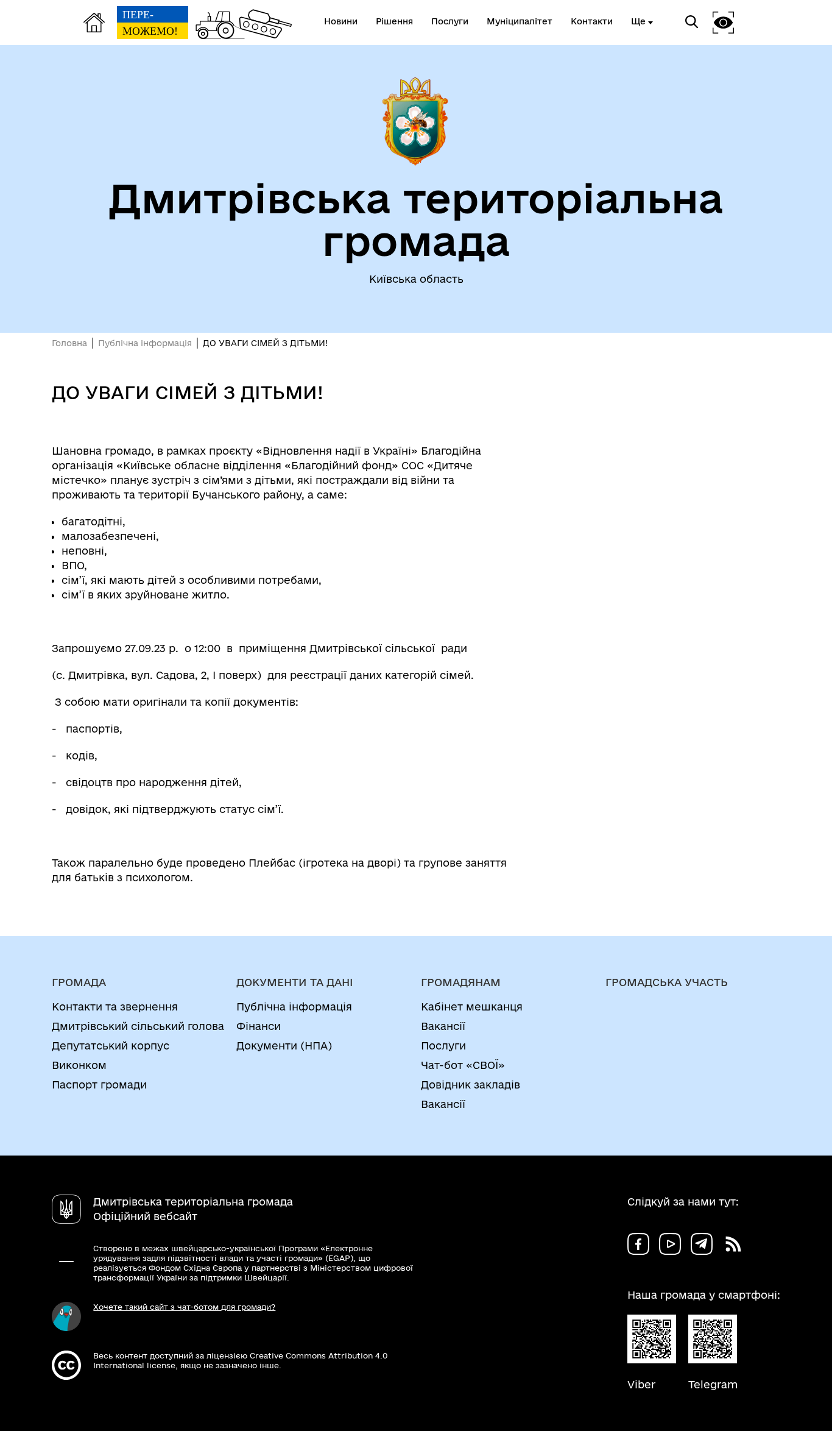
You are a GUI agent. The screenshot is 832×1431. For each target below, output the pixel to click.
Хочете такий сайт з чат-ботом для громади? (184, 1306)
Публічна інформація (145, 343)
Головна (69, 343)
